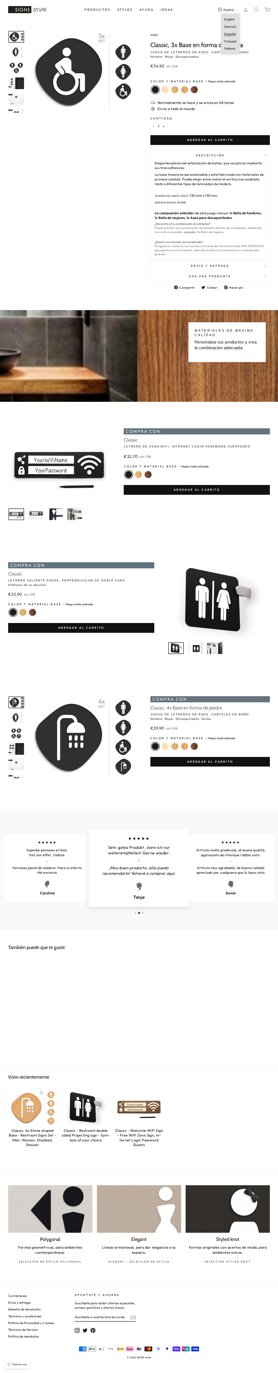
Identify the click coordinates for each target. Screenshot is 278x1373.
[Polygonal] (50, 1209)
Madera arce (165, 90)
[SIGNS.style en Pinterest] (93, 1330)
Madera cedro (185, 90)
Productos (97, 10)
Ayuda (146, 10)
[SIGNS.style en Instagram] (77, 1330)
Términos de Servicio (23, 1330)
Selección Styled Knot (228, 1261)
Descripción (210, 155)
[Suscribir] (133, 1317)
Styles (124, 10)
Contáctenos (17, 1296)
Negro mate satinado (155, 90)
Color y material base (192, 81)
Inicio (154, 35)
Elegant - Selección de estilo (139, 1261)
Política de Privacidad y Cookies (31, 1323)
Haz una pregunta (210, 276)
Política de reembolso (23, 1336)
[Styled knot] (228, 1209)
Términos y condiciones (25, 1316)
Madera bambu (175, 90)
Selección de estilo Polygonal (50, 1261)
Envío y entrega (210, 266)
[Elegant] (139, 1209)
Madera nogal (194, 90)
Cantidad (161, 118)
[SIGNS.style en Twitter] (85, 1330)
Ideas (167, 10)
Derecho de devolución (24, 1309)
